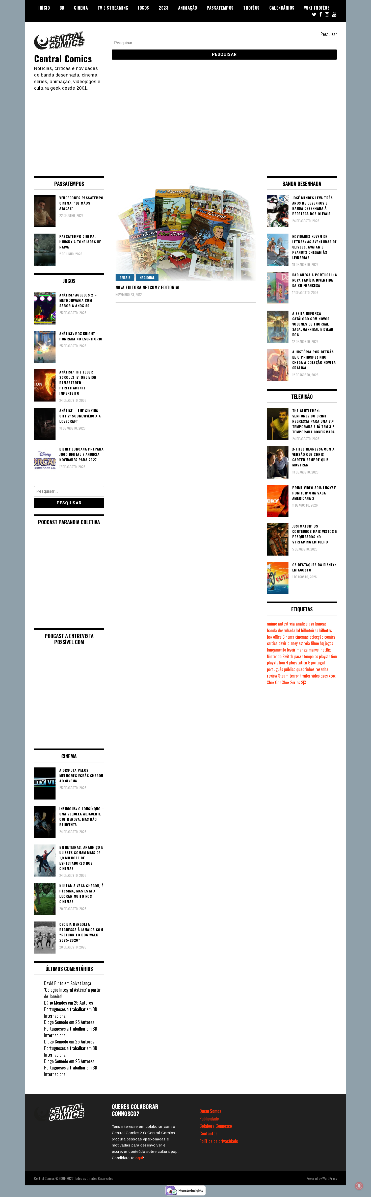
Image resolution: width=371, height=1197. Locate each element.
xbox (332, 676)
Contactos (208, 1133)
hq (322, 643)
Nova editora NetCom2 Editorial (148, 287)
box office (274, 637)
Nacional (147, 277)
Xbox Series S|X (294, 682)
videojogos (319, 676)
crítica (272, 643)
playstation (328, 656)
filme (315, 643)
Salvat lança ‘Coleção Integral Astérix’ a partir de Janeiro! (72, 989)
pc (316, 656)
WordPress (329, 1178)
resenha (321, 669)
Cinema (81, 8)
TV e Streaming (113, 8)
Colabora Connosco (215, 1126)
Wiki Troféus (317, 8)
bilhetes (325, 630)
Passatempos (220, 8)
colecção (316, 637)
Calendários (282, 8)
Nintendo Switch (280, 656)
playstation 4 (277, 663)
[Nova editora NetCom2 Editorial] (186, 228)
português (275, 669)
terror (294, 676)
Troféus (251, 8)
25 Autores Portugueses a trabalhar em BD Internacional (70, 1009)
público (289, 669)
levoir (291, 650)
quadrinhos (305, 669)
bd (298, 630)
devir (282, 643)
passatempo (303, 656)
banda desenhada (281, 630)
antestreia (286, 624)
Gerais (124, 277)
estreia (304, 643)
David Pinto (53, 983)
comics (329, 637)
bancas (321, 624)
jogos (329, 643)
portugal (318, 663)
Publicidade (209, 1118)
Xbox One (274, 682)
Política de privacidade (218, 1141)
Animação (187, 8)
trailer (305, 676)
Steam (283, 676)
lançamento (276, 650)
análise (301, 624)
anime (272, 624)
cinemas (302, 637)
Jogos (143, 8)
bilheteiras (309, 630)
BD (62, 8)
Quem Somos (210, 1111)
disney (292, 643)
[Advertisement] (185, 129)
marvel (314, 650)
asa (311, 624)
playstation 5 (299, 663)
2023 (163, 8)
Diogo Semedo (56, 1022)
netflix (326, 650)
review (272, 676)
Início (44, 8)
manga (302, 650)
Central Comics (63, 58)
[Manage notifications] (359, 1186)
